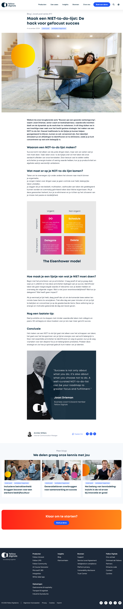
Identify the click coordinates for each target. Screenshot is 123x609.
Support (80, 557)
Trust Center (82, 573)
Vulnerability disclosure (86, 570)
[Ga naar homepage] (9, 5)
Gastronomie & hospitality (42, 587)
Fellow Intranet (38, 557)
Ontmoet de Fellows (113, 560)
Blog (59, 557)
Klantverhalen (63, 560)
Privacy (44, 603)
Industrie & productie (41, 594)
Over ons (86, 4)
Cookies (52, 603)
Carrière (109, 573)
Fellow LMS (37, 560)
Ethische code (111, 567)
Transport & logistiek (40, 591)
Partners (109, 564)
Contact (109, 570)
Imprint (59, 603)
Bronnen (76, 4)
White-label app (39, 577)
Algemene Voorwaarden (31, 603)
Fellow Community (40, 564)
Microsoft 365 (38, 570)
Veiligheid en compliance (86, 564)
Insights (65, 4)
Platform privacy (83, 567)
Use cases (54, 4)
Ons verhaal (110, 557)
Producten (42, 4)
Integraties (37, 573)
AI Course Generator (40, 567)
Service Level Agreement (87, 560)
